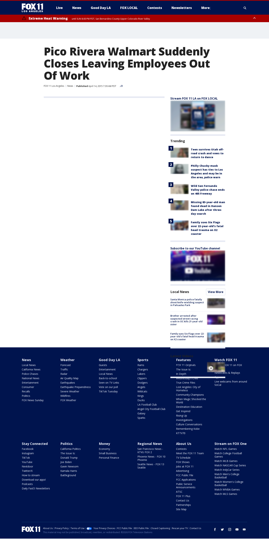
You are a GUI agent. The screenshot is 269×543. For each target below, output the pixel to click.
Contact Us (182, 500)
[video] (216, 367)
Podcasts (27, 484)
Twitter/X (27, 471)
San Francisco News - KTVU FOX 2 (150, 450)
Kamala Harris (68, 471)
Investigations (184, 420)
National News (30, 378)
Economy (104, 449)
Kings (140, 396)
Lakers (141, 374)
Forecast (65, 365)
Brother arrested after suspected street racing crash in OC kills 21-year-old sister (186, 320)
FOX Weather (68, 400)
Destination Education (189, 406)
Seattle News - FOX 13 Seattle (150, 465)
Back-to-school (108, 378)
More (205, 8)
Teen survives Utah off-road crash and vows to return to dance (207, 153)
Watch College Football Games (228, 454)
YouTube (27, 462)
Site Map (181, 509)
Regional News (149, 443)
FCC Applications (186, 479)
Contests (181, 449)
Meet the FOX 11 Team (190, 453)
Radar (63, 374)
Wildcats (142, 391)
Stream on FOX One (230, 443)
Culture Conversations (189, 424)
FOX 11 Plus (183, 496)
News (70, 85)
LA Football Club (147, 404)
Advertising (182, 471)
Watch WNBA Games (227, 489)
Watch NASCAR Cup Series (230, 465)
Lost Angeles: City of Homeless (188, 388)
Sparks (141, 417)
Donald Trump (69, 457)
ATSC (179, 491)
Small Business (108, 453)
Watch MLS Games (225, 494)
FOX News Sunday (33, 400)
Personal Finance (109, 457)
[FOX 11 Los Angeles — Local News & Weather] (34, 7)
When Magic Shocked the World (191, 400)
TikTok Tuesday (108, 391)
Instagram (28, 453)
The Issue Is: (67, 453)
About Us (183, 443)
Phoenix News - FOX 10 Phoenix (151, 458)
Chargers (142, 369)
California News (31, 369)
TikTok (26, 457)
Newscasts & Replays (227, 372)
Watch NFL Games (225, 449)
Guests (103, 365)
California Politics (70, 449)
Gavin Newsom (69, 466)
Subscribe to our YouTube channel (195, 248)
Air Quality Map (69, 378)
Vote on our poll (108, 387)
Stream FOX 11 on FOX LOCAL (228, 366)
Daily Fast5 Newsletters (36, 488)
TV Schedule (183, 457)
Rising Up (181, 415)
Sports (142, 360)
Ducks (141, 400)
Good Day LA (109, 360)
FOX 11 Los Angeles (54, 85)
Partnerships (183, 505)
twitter (222, 529)
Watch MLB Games (226, 461)
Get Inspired (183, 411)
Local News (179, 292)
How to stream (31, 475)
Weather (67, 360)
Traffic (64, 369)
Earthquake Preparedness (75, 387)
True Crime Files (185, 382)
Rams (140, 365)
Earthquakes (67, 382)
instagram (230, 529)
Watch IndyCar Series (227, 469)
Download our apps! (34, 479)
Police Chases (30, 374)
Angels (141, 387)
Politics (26, 396)
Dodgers (142, 382)
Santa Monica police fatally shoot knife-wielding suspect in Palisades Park (187, 302)
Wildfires (65, 396)
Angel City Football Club (151, 409)
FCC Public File (184, 475)
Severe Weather (69, 391)
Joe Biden (66, 462)
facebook (215, 529)
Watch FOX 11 (225, 360)
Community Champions (190, 394)
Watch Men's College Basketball (226, 475)
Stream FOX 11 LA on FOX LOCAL (194, 98)
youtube (237, 529)
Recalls (26, 391)
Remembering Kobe (188, 428)
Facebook (27, 449)
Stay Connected (35, 443)
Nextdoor (27, 466)
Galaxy (141, 413)
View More (215, 292)
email (244, 529)
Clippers (142, 378)
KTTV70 (180, 433)
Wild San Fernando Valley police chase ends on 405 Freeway (208, 189)
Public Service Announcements (185, 485)
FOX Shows (183, 462)
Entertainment (30, 382)
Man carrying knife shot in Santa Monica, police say (185, 365)
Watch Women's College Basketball (228, 483)
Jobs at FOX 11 (185, 466)
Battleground (68, 475)
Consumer (28, 387)
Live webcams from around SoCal (230, 383)
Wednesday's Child (187, 378)
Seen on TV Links (109, 382)
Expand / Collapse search (245, 8)
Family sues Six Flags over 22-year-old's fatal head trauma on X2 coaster (187, 336)
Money (104, 443)
